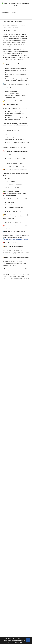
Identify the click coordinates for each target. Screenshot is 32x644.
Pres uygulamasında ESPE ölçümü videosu (16, 239)
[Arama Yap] (26, 12)
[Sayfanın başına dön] (28, 640)
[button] (16, 17)
